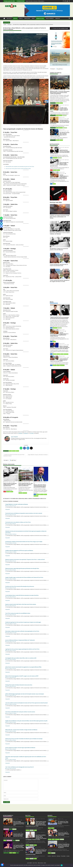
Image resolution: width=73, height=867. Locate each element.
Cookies (67, 856)
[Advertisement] (60, 291)
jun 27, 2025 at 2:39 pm (11, 731)
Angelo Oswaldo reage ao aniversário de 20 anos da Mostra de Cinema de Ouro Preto (24, 577)
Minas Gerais (36, 495)
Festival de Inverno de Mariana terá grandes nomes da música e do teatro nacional (23, 513)
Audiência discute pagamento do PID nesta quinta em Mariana (19, 550)
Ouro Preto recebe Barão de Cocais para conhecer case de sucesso (20, 711)
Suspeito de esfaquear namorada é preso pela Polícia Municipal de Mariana (14, 455)
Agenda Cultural (40, 18)
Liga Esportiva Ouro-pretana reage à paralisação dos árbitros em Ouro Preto (22, 649)
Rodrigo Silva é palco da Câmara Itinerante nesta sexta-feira (18, 685)
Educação (41, 494)
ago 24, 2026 (61, 841)
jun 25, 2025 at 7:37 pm (11, 587)
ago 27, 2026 (53, 89)
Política (35, 830)
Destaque (13, 450)
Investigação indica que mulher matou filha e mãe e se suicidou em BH (20, 658)
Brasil (35, 494)
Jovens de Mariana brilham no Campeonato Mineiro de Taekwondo (20, 640)
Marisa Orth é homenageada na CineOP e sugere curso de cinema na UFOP (21, 676)
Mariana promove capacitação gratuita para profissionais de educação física (22, 568)
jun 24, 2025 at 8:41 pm (11, 505)
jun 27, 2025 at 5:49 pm (11, 759)
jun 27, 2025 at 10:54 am (11, 704)
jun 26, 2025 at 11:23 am (11, 623)
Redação (11, 481)
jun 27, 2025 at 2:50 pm (11, 740)
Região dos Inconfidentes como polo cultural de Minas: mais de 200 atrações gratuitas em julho (26, 720)
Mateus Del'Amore (17, 820)
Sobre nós (54, 856)
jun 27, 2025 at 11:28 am (11, 713)
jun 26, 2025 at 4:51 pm (11, 641)
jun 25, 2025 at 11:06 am (11, 552)
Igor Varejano (12, 32)
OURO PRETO (9, 18)
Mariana (17, 450)
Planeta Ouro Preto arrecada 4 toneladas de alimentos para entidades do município (23, 738)
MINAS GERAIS (27, 18)
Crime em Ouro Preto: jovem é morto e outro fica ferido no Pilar (18, 168)
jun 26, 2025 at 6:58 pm (11, 659)
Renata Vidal (62, 173)
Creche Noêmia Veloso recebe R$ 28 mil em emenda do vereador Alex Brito (22, 595)
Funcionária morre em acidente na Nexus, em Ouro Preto (18, 522)
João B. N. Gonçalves (43, 481)
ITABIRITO (21, 18)
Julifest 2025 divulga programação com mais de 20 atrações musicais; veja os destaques (24, 694)
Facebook (20, 433)
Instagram (26, 433)
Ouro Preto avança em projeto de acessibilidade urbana (17, 613)
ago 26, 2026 (62, 105)
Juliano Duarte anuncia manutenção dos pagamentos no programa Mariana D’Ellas (23, 667)
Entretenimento (6, 829)
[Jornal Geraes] (4, 18)
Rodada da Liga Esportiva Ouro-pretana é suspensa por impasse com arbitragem (23, 622)
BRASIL (33, 18)
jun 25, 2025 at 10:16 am (11, 543)
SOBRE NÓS (57, 18)
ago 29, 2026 (6, 481)
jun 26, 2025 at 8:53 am (11, 605)
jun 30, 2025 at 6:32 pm (11, 768)
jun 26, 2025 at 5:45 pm (11, 650)
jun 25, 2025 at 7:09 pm (11, 578)
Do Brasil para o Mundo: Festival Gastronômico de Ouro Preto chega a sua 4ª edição (23, 541)
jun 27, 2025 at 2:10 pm (11, 722)
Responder (7, 509)
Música (11, 829)
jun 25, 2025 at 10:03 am (11, 534)
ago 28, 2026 (21, 481)
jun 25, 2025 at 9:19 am (11, 514)
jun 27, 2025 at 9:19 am (11, 686)
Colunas (54, 183)
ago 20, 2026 (16, 842)
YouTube (32, 433)
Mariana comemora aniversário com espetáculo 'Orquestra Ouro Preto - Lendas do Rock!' (25, 559)
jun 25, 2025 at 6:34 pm (11, 569)
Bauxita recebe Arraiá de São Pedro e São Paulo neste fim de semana (20, 604)
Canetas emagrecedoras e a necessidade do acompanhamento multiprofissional (42, 1)
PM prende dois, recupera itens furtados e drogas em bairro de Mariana (21, 729)
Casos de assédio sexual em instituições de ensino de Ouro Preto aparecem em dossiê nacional (26, 702)
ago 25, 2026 (62, 129)
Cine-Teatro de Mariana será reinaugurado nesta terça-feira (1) (19, 767)
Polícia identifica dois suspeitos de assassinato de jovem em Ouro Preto (19, 166)
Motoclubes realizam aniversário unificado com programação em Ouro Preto (22, 631)
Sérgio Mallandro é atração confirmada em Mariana (37, 454)
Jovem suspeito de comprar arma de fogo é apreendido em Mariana (20, 747)
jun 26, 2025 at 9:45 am (11, 614)
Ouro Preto (64, 115)
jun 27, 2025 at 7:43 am (11, 668)
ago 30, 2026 (62, 147)
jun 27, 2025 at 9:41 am (11, 695)
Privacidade (63, 856)
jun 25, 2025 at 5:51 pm (11, 560)
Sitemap (58, 856)
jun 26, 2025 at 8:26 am (11, 596)
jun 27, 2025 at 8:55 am (11, 677)
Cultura (10, 450)
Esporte (49, 828)
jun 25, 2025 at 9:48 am (11, 523)
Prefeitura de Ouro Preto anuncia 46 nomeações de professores (19, 586)
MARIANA (15, 18)
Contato (49, 856)
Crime (5, 491)
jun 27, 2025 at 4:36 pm (11, 749)
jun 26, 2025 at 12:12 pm (11, 632)
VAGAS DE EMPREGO (50, 18)
